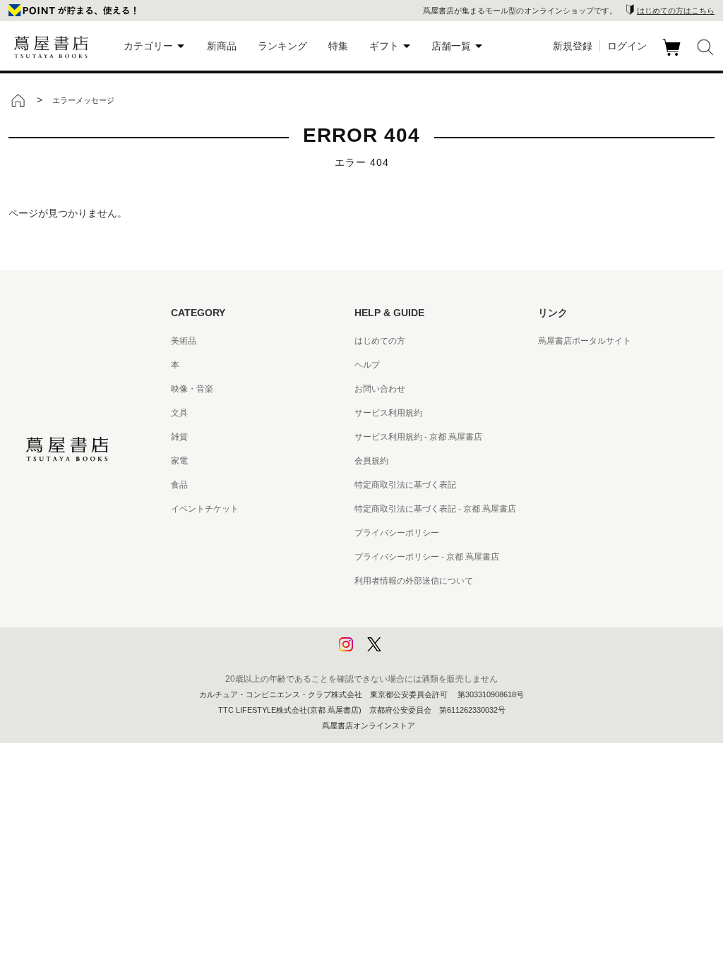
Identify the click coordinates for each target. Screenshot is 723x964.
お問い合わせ (379, 389)
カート (673, 56)
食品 (179, 485)
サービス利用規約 (388, 413)
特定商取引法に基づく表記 (405, 485)
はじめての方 (379, 341)
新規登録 (572, 46)
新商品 (222, 46)
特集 (338, 46)
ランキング (282, 46)
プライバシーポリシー (396, 533)
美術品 (183, 341)
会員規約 (371, 461)
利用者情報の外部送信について (413, 581)
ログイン (627, 46)
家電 (179, 461)
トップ (17, 100)
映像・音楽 (192, 389)
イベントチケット (205, 509)
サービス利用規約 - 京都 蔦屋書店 (418, 437)
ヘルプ (367, 365)
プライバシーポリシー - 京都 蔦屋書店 (426, 557)
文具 (179, 413)
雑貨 (179, 437)
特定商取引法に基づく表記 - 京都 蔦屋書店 (435, 509)
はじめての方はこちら (676, 10)
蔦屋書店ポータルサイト (584, 341)
